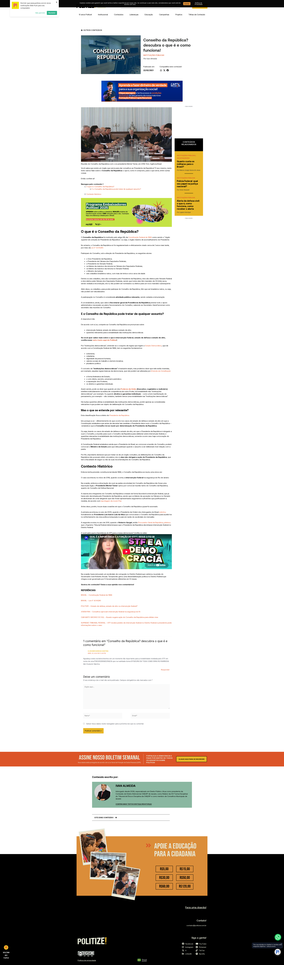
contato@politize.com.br (196, 925)
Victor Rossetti (184, 190)
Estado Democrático (153, 345)
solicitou (162, 512)
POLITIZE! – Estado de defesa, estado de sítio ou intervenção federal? (109, 606)
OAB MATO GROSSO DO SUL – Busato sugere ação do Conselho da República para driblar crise (119, 617)
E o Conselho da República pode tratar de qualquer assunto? (116, 189)
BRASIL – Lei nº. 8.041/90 (91, 600)
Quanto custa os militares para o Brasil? (185, 164)
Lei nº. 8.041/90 (97, 248)
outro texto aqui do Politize (104, 340)
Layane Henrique (185, 212)
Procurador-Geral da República (150, 522)
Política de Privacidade (199, 3)
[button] (103, 14)
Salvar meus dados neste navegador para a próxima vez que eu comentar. (115, 724)
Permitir (51, 13)
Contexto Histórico (93, 194)
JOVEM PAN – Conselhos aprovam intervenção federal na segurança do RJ (110, 612)
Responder (165, 670)
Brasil (144, 959)
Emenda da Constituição (160, 371)
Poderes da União (128, 389)
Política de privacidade (87, 960)
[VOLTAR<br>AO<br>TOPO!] (6, 947)
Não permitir (40, 13)
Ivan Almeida (152, 58)
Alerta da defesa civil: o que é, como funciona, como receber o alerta (188, 204)
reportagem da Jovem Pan (111, 501)
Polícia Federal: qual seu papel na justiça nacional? (187, 184)
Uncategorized (183, 158)
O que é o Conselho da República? (100, 186)
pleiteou (167, 522)
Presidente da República (119, 415)
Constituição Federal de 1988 (140, 237)
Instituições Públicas (153, 55)
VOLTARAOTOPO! (6, 955)
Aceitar (186, 4)
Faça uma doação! (195, 907)
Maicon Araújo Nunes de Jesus (190, 170)
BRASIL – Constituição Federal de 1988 (96, 595)
